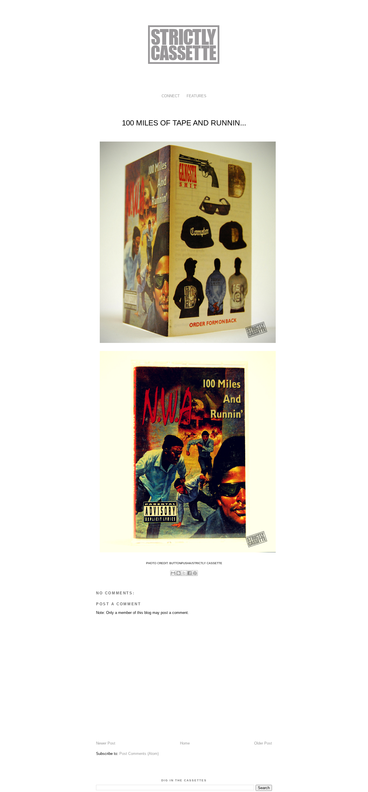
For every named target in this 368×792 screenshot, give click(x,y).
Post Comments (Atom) (139, 753)
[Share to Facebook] (189, 573)
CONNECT (171, 96)
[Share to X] (184, 573)
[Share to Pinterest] (195, 573)
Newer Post (105, 743)
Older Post (263, 743)
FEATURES (196, 96)
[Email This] (173, 573)
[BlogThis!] (178, 573)
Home (185, 743)
